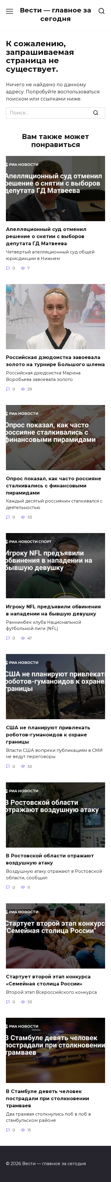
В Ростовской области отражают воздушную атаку (50, 859)
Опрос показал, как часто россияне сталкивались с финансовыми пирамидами (53, 485)
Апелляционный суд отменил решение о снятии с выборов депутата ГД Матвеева (46, 236)
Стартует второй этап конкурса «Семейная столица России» (48, 980)
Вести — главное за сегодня (55, 14)
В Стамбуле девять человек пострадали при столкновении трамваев (47, 1098)
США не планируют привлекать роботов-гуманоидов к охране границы (48, 734)
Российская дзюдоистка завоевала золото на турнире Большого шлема (55, 361)
